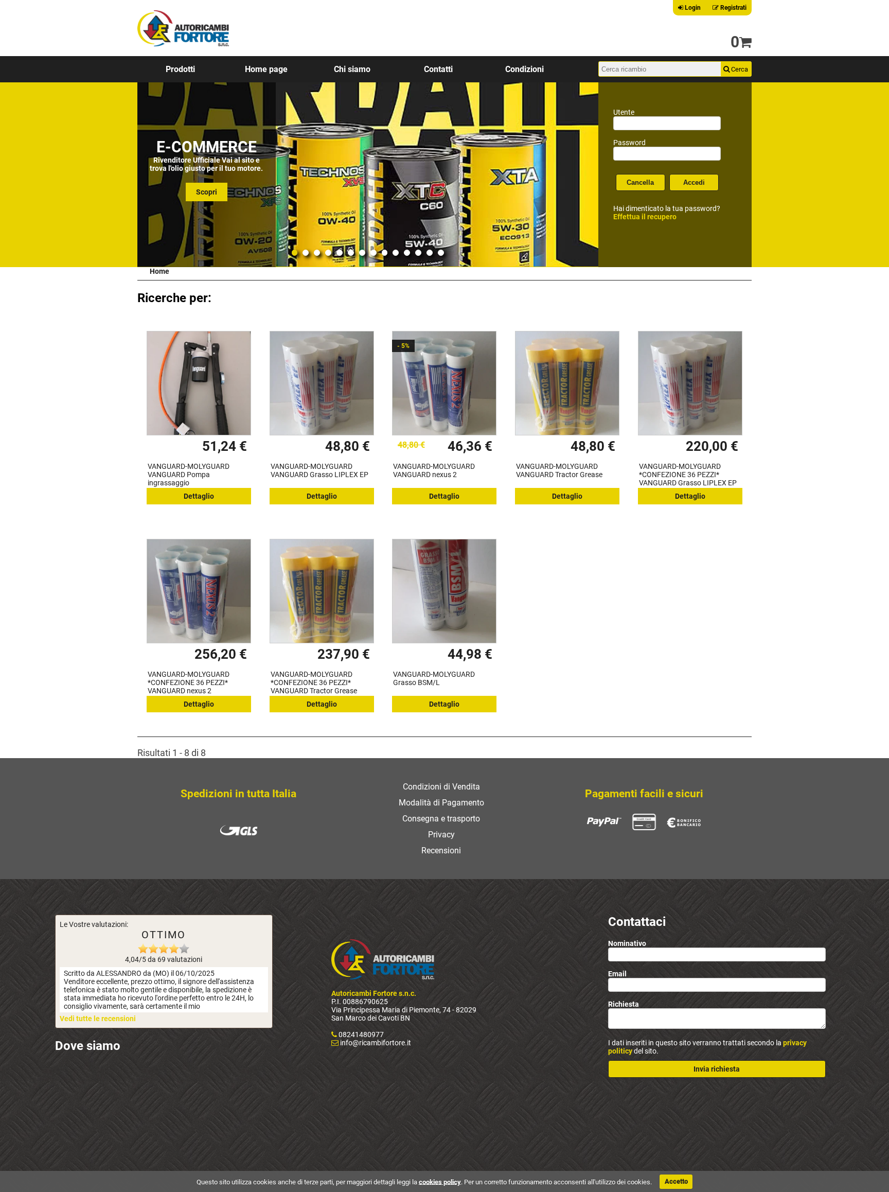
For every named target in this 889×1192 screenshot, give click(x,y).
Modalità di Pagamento (441, 803)
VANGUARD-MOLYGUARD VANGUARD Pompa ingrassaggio (188, 474)
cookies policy (440, 1181)
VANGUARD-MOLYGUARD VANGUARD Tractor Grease (559, 470)
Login (692, 7)
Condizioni (524, 69)
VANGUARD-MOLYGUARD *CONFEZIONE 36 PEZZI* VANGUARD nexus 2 (188, 682)
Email (617, 974)
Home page (266, 69)
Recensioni (441, 850)
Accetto (676, 1181)
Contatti (438, 69)
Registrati (732, 7)
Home (159, 271)
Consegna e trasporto (441, 818)
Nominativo (627, 943)
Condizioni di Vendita (441, 787)
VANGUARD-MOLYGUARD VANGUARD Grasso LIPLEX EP (319, 470)
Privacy (441, 834)
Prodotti (180, 69)
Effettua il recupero (645, 217)
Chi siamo (352, 69)
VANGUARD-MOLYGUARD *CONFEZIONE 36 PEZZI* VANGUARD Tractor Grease (314, 682)
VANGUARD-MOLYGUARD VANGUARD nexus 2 (434, 470)
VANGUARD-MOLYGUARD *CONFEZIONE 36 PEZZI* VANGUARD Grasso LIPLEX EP (688, 474)
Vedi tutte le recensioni (98, 1018)
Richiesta (623, 1004)
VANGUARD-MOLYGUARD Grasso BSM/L (434, 678)
